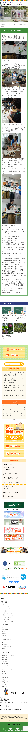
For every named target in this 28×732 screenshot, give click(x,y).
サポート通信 (5, 657)
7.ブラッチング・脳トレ (8, 617)
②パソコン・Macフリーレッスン (8, 468)
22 (21, 413)
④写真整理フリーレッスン (11, 478)
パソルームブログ (6, 652)
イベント (4, 642)
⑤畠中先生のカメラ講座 (11, 482)
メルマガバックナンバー (8, 661)
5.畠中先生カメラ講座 (7, 613)
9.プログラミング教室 (7, 621)
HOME (3, 598)
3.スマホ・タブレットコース (9, 609)
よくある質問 (5, 629)
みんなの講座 (5, 665)
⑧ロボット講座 (8, 496)
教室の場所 (4, 686)
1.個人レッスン (5, 605)
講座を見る (4, 602)
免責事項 (4, 680)
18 (7, 413)
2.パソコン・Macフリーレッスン (10, 607)
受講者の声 (4, 633)
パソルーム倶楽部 (6, 646)
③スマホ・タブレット (10, 473)
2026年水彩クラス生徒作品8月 (12, 395)
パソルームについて (6, 669)
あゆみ (3, 676)
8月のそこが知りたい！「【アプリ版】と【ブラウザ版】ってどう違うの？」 (20, 318)
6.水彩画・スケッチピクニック (9, 615)
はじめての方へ (5, 625)
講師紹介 (4, 631)
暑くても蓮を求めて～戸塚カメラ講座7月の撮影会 (7, 337)
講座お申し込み (6, 682)
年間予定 (4, 648)
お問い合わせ (5, 684)
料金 (3, 627)
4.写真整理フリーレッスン (8, 611)
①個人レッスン (8, 464)
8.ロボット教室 (5, 619)
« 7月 (13, 420)
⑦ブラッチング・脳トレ (11, 492)
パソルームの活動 (6, 639)
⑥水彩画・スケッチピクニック (9, 487)
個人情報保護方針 (6, 678)
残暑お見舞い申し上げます (19, 333)
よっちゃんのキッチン (7, 663)
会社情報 (4, 674)
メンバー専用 (5, 644)
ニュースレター (6, 659)
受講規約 (4, 635)
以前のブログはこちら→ (8, 655)
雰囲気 (3, 671)
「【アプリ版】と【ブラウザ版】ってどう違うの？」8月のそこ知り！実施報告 (7, 318)
